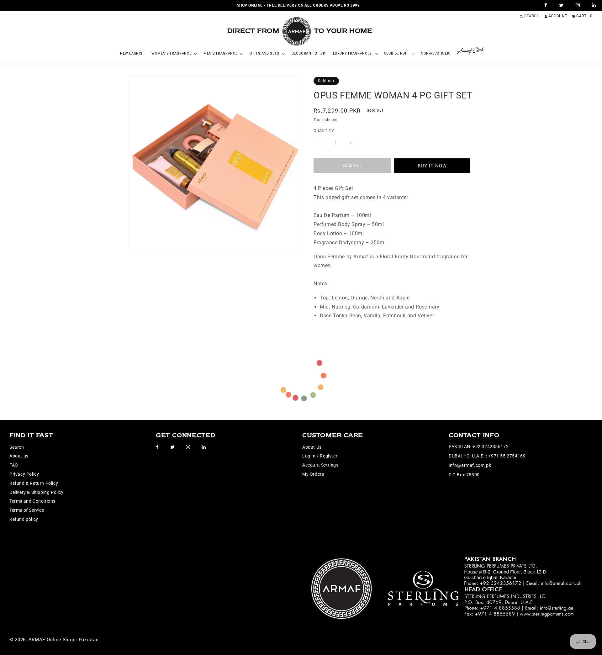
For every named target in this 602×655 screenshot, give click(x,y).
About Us (312, 447)
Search (16, 447)
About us (19, 455)
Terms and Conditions (32, 501)
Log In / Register (319, 455)
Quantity (324, 130)
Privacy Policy (24, 474)
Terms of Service (26, 510)
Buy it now (432, 166)
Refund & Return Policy (33, 483)
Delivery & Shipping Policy (36, 492)
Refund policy (23, 519)
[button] (174, 54)
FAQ (13, 464)
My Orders (313, 474)
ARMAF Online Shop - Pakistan (64, 639)
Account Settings (320, 464)
